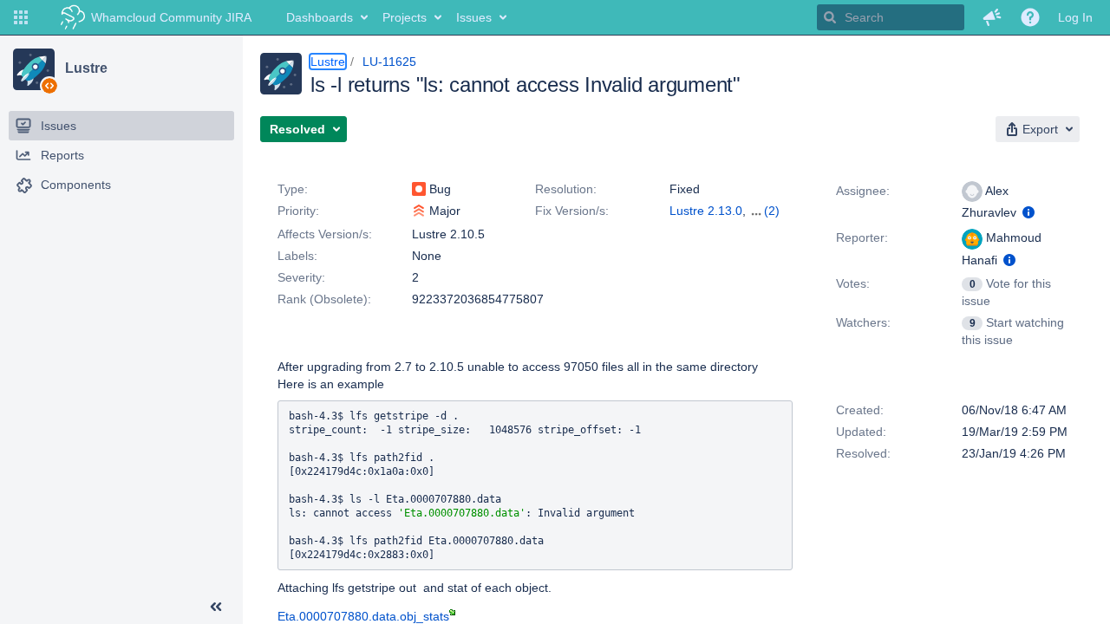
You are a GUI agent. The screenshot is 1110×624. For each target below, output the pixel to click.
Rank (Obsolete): (324, 299)
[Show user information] (1028, 212)
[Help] (1030, 17)
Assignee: (863, 191)
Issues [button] (474, 17)
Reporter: (862, 237)
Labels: (297, 256)
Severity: (301, 277)
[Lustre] (34, 69)
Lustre (86, 68)
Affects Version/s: (325, 234)
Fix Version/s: (572, 211)
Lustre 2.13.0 (705, 211)
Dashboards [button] (319, 17)
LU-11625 (389, 61)
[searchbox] (890, 17)
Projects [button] (404, 17)
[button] (21, 17)
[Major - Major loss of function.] (419, 211)
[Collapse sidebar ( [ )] (216, 607)
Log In (1075, 17)
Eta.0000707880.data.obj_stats (363, 616)
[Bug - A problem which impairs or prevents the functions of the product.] (419, 189)
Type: (293, 189)
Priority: (298, 211)
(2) (772, 211)
